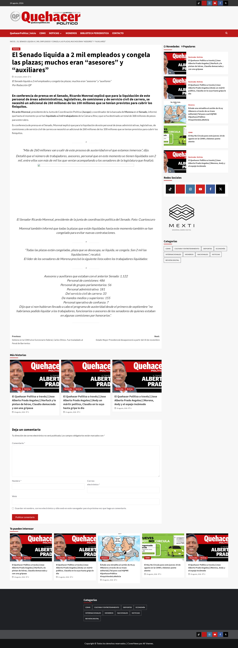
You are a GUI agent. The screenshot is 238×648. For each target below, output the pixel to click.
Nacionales (17, 389)
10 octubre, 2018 (20, 77)
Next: (128, 338)
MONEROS (71, 33)
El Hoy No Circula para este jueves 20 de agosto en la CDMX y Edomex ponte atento (206, 138)
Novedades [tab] (172, 46)
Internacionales (173, 254)
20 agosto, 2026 (122, 408)
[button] (226, 33)
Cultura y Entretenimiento (187, 249)
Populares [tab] (188, 46)
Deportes (207, 249)
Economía (220, 249)
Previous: (47, 340)
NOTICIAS (54, 33)
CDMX (42, 33)
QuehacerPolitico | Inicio (23, 33)
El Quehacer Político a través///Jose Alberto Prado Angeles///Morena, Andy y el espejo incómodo (135, 400)
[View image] (86, 189)
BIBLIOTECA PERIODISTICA (94, 33)
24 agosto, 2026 (19, 412)
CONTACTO (118, 33)
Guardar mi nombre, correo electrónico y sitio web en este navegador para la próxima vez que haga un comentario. (70, 508)
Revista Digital (172, 260)
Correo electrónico (93, 482)
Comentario (18, 443)
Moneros (191, 105)
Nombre (16, 480)
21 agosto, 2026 (70, 412)
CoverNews (133, 643)
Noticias (16, 49)
